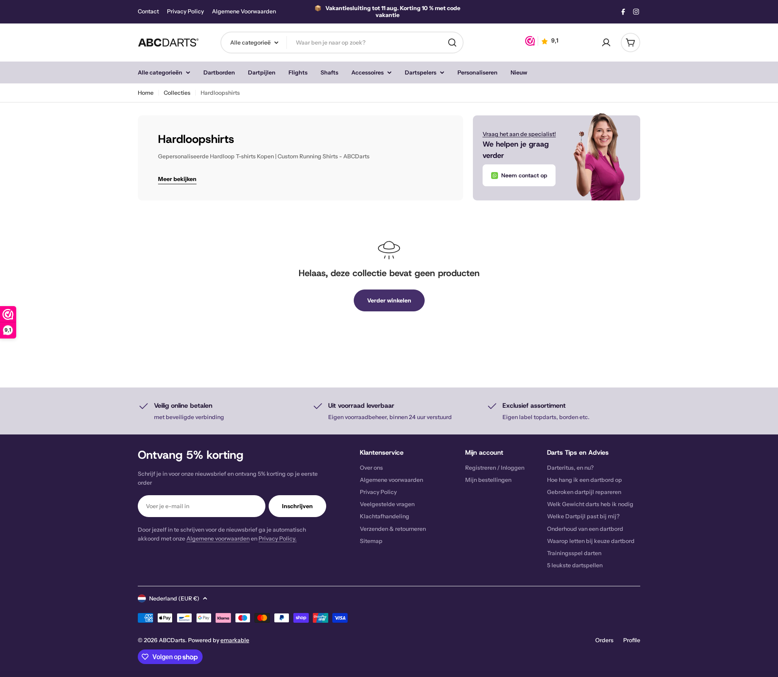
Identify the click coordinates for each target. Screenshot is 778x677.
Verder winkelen (389, 300)
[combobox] (342, 42)
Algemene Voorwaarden (244, 11)
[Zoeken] (452, 42)
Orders (604, 640)
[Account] (606, 42)
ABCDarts (172, 640)
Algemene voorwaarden (218, 538)
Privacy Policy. (278, 538)
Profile (631, 640)
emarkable (234, 640)
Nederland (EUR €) (174, 598)
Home (146, 92)
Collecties (177, 92)
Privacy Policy (185, 11)
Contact (148, 11)
